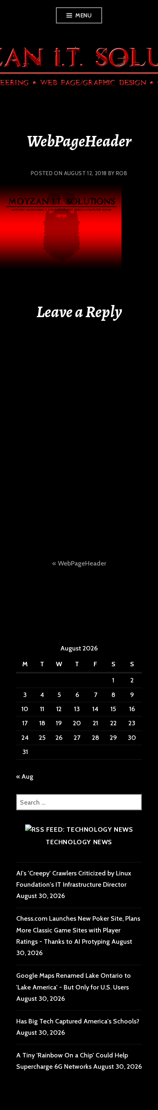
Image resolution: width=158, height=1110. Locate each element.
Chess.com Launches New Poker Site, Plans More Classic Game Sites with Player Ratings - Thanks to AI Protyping (78, 930)
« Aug (24, 776)
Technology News (79, 842)
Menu (83, 15)
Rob (121, 173)
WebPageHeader (82, 563)
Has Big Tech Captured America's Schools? (77, 1021)
